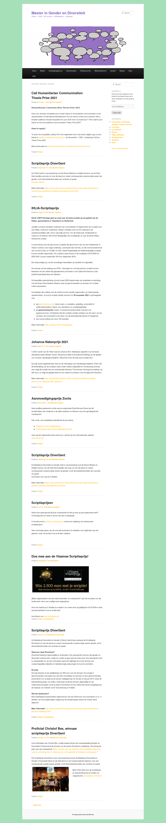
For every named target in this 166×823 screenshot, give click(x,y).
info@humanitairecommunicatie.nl (52, 137)
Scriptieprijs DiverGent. (93, 775)
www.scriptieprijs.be (51, 616)
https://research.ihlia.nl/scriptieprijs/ (59, 324)
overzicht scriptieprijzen (54, 521)
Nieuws (122, 71)
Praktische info (85, 71)
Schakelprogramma (55, 71)
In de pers (115, 127)
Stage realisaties (118, 135)
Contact (113, 71)
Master (42, 71)
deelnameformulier (46, 304)
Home (34, 71)
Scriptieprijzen (42, 502)
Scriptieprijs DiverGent (48, 163)
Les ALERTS (116, 129)
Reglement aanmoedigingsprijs (48, 426)
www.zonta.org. (37, 438)
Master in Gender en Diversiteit (58, 12)
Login (34, 76)
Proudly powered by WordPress (83, 814)
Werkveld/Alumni (100, 71)
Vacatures (115, 140)
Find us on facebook (120, 148)
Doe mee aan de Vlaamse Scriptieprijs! (59, 556)
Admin (56, 561)
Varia (130, 71)
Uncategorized (49, 619)
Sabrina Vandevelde (57, 635)
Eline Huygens (57, 102)
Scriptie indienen (37, 182)
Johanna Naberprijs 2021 (49, 341)
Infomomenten (71, 71)
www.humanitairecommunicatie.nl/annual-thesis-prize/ (68, 146)
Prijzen (40, 152)
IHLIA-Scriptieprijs (45, 208)
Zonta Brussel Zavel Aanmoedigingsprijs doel (54, 429)
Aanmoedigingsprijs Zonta (51, 398)
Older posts (36, 805)
